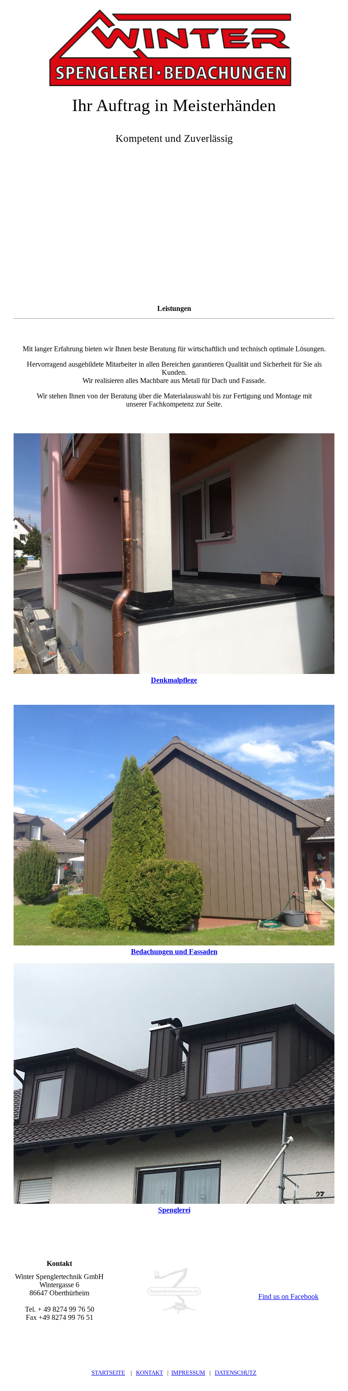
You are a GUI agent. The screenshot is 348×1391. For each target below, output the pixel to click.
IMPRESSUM (188, 1372)
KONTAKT (149, 1372)
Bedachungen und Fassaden (174, 951)
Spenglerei (174, 1210)
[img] (174, 43)
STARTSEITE (108, 1372)
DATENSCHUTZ (235, 1372)
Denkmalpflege (174, 680)
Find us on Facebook (288, 1296)
